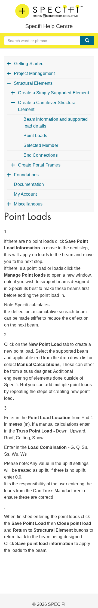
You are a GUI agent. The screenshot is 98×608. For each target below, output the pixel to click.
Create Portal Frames (39, 165)
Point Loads (35, 135)
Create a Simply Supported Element (53, 92)
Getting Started (29, 63)
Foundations (26, 175)
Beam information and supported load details (55, 122)
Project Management (34, 73)
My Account (25, 194)
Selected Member (40, 145)
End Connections (40, 155)
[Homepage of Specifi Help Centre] (49, 11)
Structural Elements (33, 83)
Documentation (29, 184)
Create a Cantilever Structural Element (47, 106)
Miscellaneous (28, 204)
